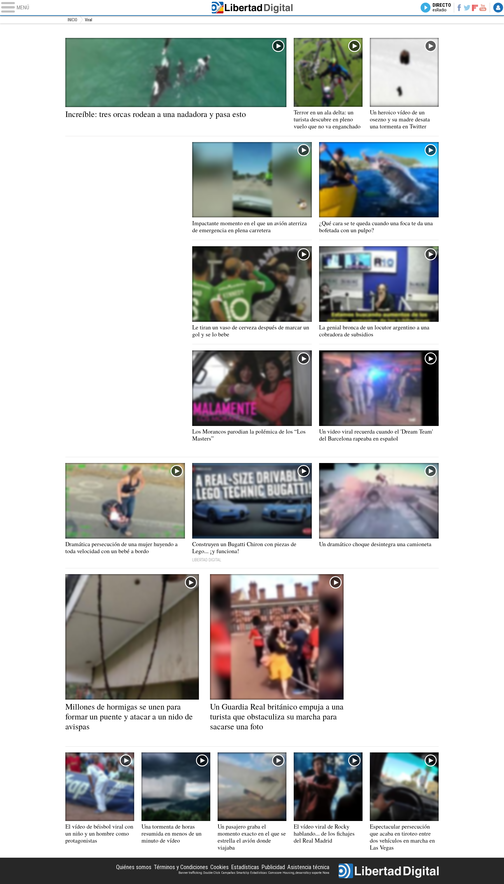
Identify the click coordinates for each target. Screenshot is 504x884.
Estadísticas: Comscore (265, 872)
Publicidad (273, 867)
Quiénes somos (133, 867)
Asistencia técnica (308, 867)
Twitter (467, 8)
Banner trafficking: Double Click (199, 872)
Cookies (219, 867)
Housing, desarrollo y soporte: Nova (306, 872)
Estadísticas (245, 867)
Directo (442, 8)
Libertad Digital (252, 7)
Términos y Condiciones (181, 867)
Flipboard (475, 7)
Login (498, 8)
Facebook (459, 8)
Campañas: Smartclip (235, 872)
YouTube (483, 8)
